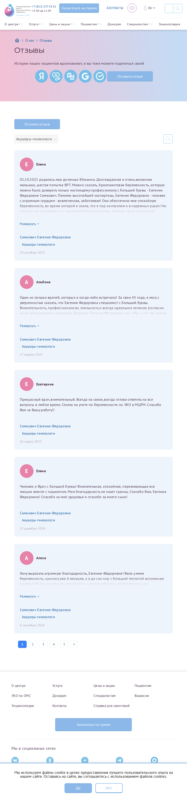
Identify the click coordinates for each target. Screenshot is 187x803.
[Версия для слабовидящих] (132, 8)
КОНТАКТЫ (115, 8)
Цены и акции (59, 24)
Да (78, 787)
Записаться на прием (93, 724)
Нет (109, 787)
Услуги (34, 24)
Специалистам (137, 24)
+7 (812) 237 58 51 (44, 6)
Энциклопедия (169, 24)
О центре (11, 24)
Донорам (114, 24)
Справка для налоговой (112, 706)
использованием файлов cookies (138, 776)
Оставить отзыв (130, 76)
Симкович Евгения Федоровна (45, 237)
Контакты (59, 706)
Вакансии (142, 695)
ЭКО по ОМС (21, 695)
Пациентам (89, 24)
